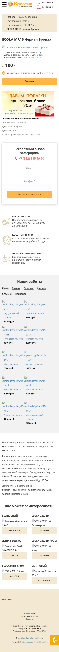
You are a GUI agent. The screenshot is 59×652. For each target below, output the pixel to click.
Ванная (16, 288)
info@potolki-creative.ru (32, 638)
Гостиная (29, 288)
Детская (41, 288)
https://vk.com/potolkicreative (34, 642)
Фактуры (7, 599)
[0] (4, 4)
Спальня (7, 293)
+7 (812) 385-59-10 (33, 628)
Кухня (5, 288)
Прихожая (20, 293)
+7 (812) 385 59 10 (31, 158)
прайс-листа (35, 57)
